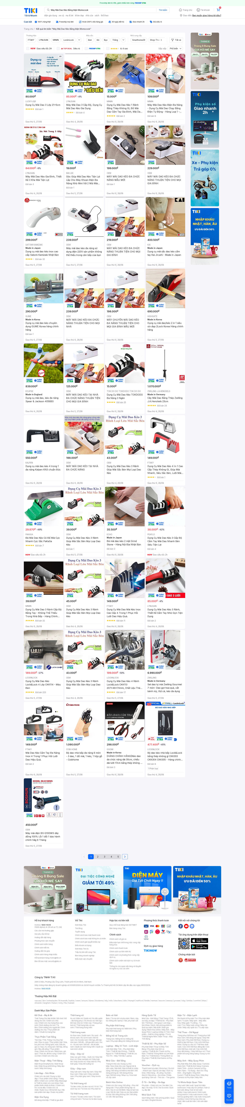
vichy (60, 1003)
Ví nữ (96, 1086)
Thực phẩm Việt (55, 1042)
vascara (38, 1001)
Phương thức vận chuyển (45, 941)
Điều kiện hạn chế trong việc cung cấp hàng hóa (125, 943)
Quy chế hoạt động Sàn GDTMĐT (123, 925)
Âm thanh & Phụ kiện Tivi (188, 1018)
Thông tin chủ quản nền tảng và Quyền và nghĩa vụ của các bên (125, 967)
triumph (131, 1001)
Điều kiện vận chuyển (83, 959)
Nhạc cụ (125, 1075)
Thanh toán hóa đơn (150, 1068)
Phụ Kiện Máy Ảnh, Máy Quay (189, 1064)
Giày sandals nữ (84, 1059)
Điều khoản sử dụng (83, 945)
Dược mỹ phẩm (57, 1092)
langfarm (47, 1003)
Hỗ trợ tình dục (55, 1090)
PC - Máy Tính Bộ (117, 1056)
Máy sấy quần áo (190, 1027)
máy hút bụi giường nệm (193, 1095)
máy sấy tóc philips (195, 1088)
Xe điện (166, 1085)
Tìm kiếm (163, 10)
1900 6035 (45, 989)
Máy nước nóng (193, 1025)
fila (65, 1003)
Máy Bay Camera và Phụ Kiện (193, 1076)
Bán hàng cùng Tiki (117, 928)
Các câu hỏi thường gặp (44, 930)
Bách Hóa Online (114, 1082)
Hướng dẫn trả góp (42, 951)
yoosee (177, 1001)
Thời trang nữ (77, 1015)
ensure (85, 1001)
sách (97, 15)
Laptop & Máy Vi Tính (161, 1032)
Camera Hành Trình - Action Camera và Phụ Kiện (193, 1068)
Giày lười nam (75, 1072)
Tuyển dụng (80, 932)
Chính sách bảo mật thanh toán (87, 935)
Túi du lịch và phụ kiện (120, 1018)
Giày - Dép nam (78, 1068)
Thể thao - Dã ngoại (153, 1023)
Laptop (129, 1056)
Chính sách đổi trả (42, 948)
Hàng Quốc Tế (149, 1015)
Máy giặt (185, 1023)
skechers (118, 1001)
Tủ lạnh (185, 1021)
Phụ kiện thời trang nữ (114, 1029)
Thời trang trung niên (83, 1027)
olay (183, 1001)
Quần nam (86, 1035)
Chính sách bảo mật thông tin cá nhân (90, 938)
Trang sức (110, 1039)
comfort (197, 1001)
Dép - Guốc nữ (88, 1057)
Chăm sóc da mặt (42, 1076)
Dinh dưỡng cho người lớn (49, 1027)
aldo (125, 1001)
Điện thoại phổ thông (47, 1066)
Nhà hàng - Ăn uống (155, 1073)
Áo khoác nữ (89, 1021)
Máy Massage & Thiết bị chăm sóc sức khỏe (51, 1082)
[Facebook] (180, 926)
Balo (108, 1018)
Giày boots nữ (79, 1061)
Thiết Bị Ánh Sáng (193, 1066)
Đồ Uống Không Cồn (120, 1094)
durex (91, 1001)
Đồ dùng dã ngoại (194, 1038)
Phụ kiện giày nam (82, 1076)
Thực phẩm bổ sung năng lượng (194, 1052)
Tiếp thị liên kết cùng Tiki (85, 952)
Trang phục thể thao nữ (187, 1035)
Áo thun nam (75, 1035)
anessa (169, 1001)
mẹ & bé (69, 15)
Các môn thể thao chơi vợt (193, 1048)
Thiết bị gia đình (56, 1100)
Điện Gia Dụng (42, 1097)
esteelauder (52, 1001)
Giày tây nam (88, 1072)
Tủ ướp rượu (203, 1027)
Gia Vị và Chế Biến (118, 1090)
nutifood (139, 1001)
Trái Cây (38, 1040)
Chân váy (87, 1023)
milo (111, 1001)
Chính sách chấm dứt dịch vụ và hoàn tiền (124, 962)
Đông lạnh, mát (52, 1044)
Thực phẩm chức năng (48, 1078)
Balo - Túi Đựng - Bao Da (192, 1071)
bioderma (99, 1001)
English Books (156, 1100)
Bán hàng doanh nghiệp (84, 955)
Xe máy (149, 1088)
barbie (71, 1001)
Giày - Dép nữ (77, 1054)
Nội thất (118, 1068)
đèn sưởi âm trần (189, 1101)
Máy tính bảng (46, 1068)
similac (190, 1001)
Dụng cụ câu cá (189, 1044)
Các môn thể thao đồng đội (194, 1047)
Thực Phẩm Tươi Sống (45, 1037)
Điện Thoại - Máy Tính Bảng (48, 1060)
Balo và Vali (112, 1015)
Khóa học (163, 1068)
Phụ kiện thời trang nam (121, 1030)
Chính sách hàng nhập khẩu (46, 954)
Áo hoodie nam (81, 1040)
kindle (147, 1001)
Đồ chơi (60, 1018)
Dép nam (83, 1074)
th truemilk (63, 1001)
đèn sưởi (189, 1085)
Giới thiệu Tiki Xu (82, 949)
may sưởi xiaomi (190, 1092)
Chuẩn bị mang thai (47, 1032)
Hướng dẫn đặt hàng (43, 937)
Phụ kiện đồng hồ (118, 1041)
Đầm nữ (79, 1018)
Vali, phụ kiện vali (131, 1021)
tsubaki (71, 1003)
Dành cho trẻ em (46, 1051)
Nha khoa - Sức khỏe (156, 1075)
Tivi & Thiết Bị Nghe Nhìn (156, 1035)
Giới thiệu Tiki (80, 925)
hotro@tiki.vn (55, 958)
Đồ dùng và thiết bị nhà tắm (123, 1071)
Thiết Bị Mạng (120, 1054)
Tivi (183, 1025)
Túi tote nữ (85, 1089)
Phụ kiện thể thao (194, 1040)
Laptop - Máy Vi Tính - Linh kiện (122, 1046)
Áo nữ (72, 1018)
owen (78, 1001)
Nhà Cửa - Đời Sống (115, 1060)
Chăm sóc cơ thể (47, 1081)
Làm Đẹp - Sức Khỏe (44, 1073)
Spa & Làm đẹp (159, 1071)
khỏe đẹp (79, 15)
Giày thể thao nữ (198, 1051)
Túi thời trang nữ (78, 1083)
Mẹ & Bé (157, 1027)
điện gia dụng (50, 15)
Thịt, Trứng (47, 1040)
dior (44, 1001)
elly (106, 1001)
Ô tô (156, 1088)
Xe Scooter (163, 1088)
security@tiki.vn (54, 961)
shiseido (38, 1003)
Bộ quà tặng (118, 1097)
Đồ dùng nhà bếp (42, 1100)
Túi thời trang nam (79, 1093)
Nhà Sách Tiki (149, 1095)
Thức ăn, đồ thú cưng (47, 1054)
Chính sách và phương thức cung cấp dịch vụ (124, 956)
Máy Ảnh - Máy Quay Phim (191, 1060)
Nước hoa (44, 1090)
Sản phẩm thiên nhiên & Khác (49, 1084)
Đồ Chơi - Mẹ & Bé (43, 1015)
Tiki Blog (78, 928)
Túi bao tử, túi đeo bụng (92, 1099)
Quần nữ (87, 1018)
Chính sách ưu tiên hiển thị (120, 951)
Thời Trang (163, 1018)
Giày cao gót (75, 1057)
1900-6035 (46, 925)
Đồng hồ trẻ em (132, 1041)
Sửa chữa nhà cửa (118, 1066)
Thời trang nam (77, 1032)
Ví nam (73, 1097)
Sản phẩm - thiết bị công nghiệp (158, 1033)
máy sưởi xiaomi (196, 1094)
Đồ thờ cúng (115, 1075)
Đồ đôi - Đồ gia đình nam (89, 1042)
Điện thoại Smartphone (44, 1064)
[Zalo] (192, 926)
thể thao (104, 15)
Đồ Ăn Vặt (115, 1092)
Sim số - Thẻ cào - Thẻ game (162, 1077)
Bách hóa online (154, 1030)
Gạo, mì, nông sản (47, 1047)
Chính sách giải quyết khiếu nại (87, 942)
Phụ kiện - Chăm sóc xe (151, 1085)
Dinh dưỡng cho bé (47, 1025)
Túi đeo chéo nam (84, 1097)
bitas (204, 1001)
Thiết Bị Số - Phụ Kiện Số (154, 1043)
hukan (54, 1003)
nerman (154, 1001)
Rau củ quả (43, 1042)
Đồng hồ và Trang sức (117, 1035)
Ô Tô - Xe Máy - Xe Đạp (153, 1082)
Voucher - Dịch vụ (150, 1065)
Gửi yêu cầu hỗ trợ (42, 934)
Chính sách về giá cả (117, 939)
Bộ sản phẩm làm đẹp (50, 1091)
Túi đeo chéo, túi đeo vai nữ (81, 1086)
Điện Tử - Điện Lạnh (187, 1015)
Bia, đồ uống (44, 1049)
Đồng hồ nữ (120, 1039)
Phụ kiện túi (96, 1089)
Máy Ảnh (198, 1077)
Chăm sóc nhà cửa (50, 1056)
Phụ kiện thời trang (115, 1025)
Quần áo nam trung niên (85, 1047)
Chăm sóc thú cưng (114, 1085)
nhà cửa (89, 15)
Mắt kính (128, 1029)
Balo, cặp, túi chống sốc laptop (122, 1019)
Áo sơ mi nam (86, 1038)
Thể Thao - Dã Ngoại (188, 1032)
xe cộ (61, 15)
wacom (162, 1001)
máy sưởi (181, 1085)
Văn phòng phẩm (162, 1098)
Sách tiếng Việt (148, 1098)
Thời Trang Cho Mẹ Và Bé (45, 1018)
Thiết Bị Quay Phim (192, 1075)
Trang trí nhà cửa (113, 1064)
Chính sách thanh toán (118, 948)
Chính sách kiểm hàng (44, 944)
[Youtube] (186, 926)
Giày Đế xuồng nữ (86, 1064)
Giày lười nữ (91, 1061)
